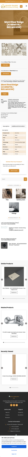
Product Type (11, 80)
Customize (14, 450)
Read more (14, 292)
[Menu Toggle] (26, 6)
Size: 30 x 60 (15, 103)
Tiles (6, 80)
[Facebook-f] (11, 405)
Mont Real (10, 101)
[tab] (6, 126)
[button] (21, 6)
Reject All (14, 454)
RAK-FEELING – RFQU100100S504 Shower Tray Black (18, 244)
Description (6, 126)
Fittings (14, 213)
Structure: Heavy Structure (16, 104)
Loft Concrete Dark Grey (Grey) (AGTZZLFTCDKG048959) (10, 223)
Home (2, 80)
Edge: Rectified (18, 102)
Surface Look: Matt (21, 105)
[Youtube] (17, 405)
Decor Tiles (18, 80)
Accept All (14, 446)
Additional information (18, 126)
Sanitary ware (20, 200)
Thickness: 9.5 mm (16, 107)
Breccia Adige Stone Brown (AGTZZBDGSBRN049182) (8, 239)
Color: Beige (11, 102)
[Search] (25, 179)
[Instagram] (14, 405)
